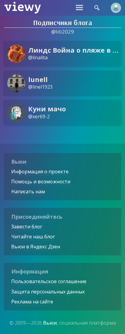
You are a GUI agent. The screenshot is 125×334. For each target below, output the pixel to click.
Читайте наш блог (33, 236)
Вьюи (50, 322)
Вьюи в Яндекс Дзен (35, 246)
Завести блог (26, 226)
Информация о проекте (40, 171)
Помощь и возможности (40, 181)
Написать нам (28, 191)
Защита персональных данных (48, 291)
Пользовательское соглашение (48, 281)
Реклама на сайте (32, 301)
